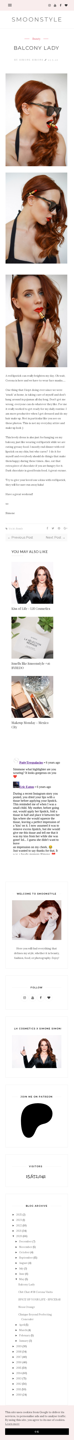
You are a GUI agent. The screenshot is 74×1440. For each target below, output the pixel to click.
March (23, 1330)
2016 (19, 1362)
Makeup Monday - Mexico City (30, 725)
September (26, 1257)
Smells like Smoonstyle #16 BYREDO (30, 665)
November (25, 1247)
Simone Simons (32, 59)
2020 (19, 1236)
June (21, 1274)
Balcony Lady (26, 1284)
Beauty (36, 38)
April (22, 1324)
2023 (19, 1220)
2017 (19, 1357)
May (21, 1279)
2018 (19, 1351)
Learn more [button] (12, 1424)
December (25, 1241)
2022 (19, 1225)
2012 (19, 1384)
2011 (18, 1389)
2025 (19, 1214)
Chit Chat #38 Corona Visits (35, 1292)
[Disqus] (36, 805)
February (24, 1335)
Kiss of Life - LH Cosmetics (30, 608)
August (23, 1263)
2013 (19, 1378)
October (24, 1252)
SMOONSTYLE (37, 19)
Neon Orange (26, 1307)
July (21, 1268)
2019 (19, 1346)
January (23, 1340)
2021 (19, 1231)
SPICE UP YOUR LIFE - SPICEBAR (39, 1299)
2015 (19, 1368)
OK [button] (37, 1431)
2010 (19, 1394)
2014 (19, 1373)
